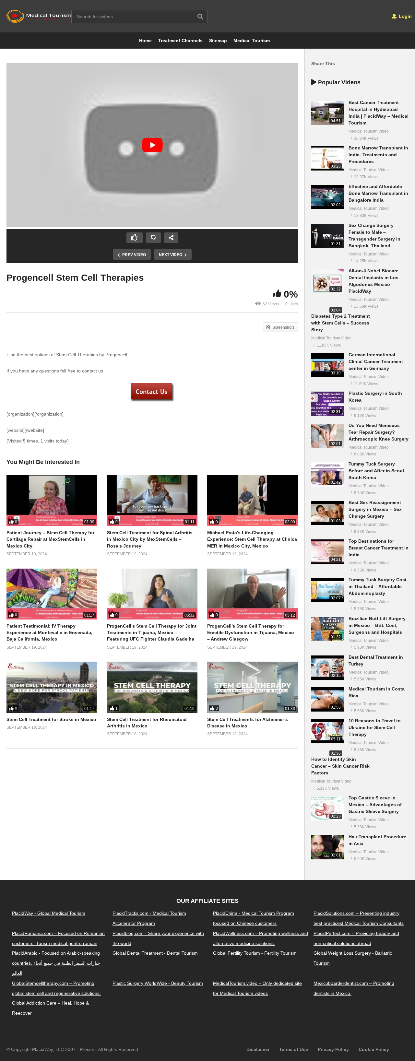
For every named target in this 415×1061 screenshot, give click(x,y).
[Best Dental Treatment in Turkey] (327, 667)
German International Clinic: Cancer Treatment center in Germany (376, 361)
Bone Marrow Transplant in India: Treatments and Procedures (378, 154)
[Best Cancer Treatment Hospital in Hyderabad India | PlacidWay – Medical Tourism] (327, 113)
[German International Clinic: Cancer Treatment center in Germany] (327, 365)
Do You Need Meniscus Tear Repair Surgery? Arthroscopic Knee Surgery (379, 432)
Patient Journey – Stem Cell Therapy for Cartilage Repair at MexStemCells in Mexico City (50, 539)
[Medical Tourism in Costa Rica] (327, 699)
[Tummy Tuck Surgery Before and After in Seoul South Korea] (327, 474)
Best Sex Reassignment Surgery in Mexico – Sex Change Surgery (375, 509)
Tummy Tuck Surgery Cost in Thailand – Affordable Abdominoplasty (378, 586)
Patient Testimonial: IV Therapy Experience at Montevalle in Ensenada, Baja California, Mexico (49, 632)
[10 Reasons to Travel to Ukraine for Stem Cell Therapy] (327, 731)
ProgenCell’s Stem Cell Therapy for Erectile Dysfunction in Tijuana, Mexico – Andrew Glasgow (250, 632)
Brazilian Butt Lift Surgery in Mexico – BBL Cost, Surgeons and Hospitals (377, 625)
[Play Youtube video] (152, 145)
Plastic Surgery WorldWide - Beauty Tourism (158, 983)
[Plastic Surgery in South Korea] (327, 404)
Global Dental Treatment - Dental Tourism (155, 953)
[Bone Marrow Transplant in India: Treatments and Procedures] (327, 158)
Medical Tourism (251, 40)
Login (404, 16)
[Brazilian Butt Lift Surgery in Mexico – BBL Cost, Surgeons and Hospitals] (327, 629)
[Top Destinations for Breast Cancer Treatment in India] (327, 551)
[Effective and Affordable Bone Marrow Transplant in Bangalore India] (327, 197)
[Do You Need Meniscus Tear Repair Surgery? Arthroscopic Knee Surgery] (327, 436)
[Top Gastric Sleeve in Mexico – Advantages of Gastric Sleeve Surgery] (327, 808)
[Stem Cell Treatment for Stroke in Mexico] (51, 687)
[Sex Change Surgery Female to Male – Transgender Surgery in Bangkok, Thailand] (327, 236)
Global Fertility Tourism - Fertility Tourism (255, 953)
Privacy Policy (333, 1049)
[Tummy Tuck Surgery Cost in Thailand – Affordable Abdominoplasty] (327, 590)
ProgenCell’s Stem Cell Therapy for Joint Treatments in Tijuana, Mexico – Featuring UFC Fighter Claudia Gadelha (151, 632)
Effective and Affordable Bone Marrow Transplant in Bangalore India (378, 193)
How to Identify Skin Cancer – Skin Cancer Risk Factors (340, 766)
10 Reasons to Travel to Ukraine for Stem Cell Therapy (375, 727)
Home (145, 40)
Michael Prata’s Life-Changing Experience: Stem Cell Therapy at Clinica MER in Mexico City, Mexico (252, 539)
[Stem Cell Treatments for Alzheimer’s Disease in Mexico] (252, 687)
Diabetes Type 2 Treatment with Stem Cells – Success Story (340, 322)
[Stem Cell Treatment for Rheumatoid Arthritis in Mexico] (152, 687)
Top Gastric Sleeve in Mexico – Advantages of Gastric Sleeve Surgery (375, 804)
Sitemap (218, 40)
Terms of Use (293, 1049)
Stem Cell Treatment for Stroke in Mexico (51, 719)
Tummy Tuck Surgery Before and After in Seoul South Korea (376, 470)
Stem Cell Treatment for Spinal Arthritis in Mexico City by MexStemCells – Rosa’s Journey (150, 539)
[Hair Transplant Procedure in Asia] (327, 847)
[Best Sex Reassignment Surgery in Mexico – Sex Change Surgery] (327, 513)
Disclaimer (257, 1049)
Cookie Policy (374, 1049)
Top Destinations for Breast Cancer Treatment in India (379, 547)
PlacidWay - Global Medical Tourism (48, 913)
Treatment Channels (180, 40)
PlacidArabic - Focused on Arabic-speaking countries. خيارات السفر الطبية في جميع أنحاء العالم (56, 963)
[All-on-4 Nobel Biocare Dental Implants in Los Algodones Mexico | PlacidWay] (327, 281)
